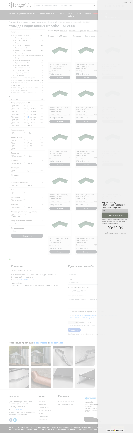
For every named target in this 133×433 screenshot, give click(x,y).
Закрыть (126, 3)
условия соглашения (112, 223)
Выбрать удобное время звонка (115, 233)
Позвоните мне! (115, 215)
